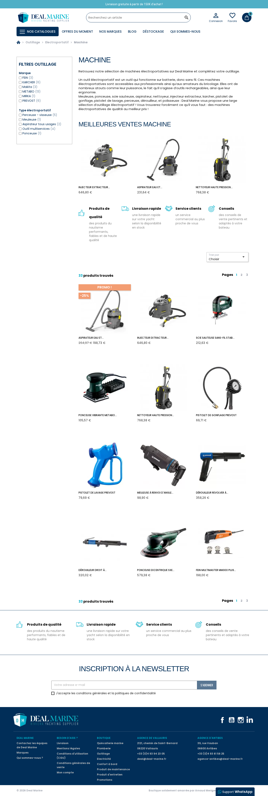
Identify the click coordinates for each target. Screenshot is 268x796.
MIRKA (28, 96)
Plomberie (104, 748)
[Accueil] (18, 42)
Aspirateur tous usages (41, 124)
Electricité (104, 759)
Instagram (241, 720)
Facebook (222, 720)
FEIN (27, 78)
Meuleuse (31, 119)
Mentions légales (68, 748)
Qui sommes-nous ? (30, 758)
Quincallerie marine (110, 743)
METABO (31, 91)
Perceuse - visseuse (39, 115)
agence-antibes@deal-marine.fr (220, 759)
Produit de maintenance (113, 769)
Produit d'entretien (109, 774)
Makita (29, 87)
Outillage (103, 753)
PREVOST (31, 101)
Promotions (104, 780)
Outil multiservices (38, 129)
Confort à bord (107, 764)
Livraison (62, 743)
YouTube (231, 720)
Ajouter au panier (107, 189)
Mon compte (65, 772)
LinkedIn (250, 720)
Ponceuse (31, 133)
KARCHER (31, 82)
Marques (22, 752)
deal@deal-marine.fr (151, 759)
